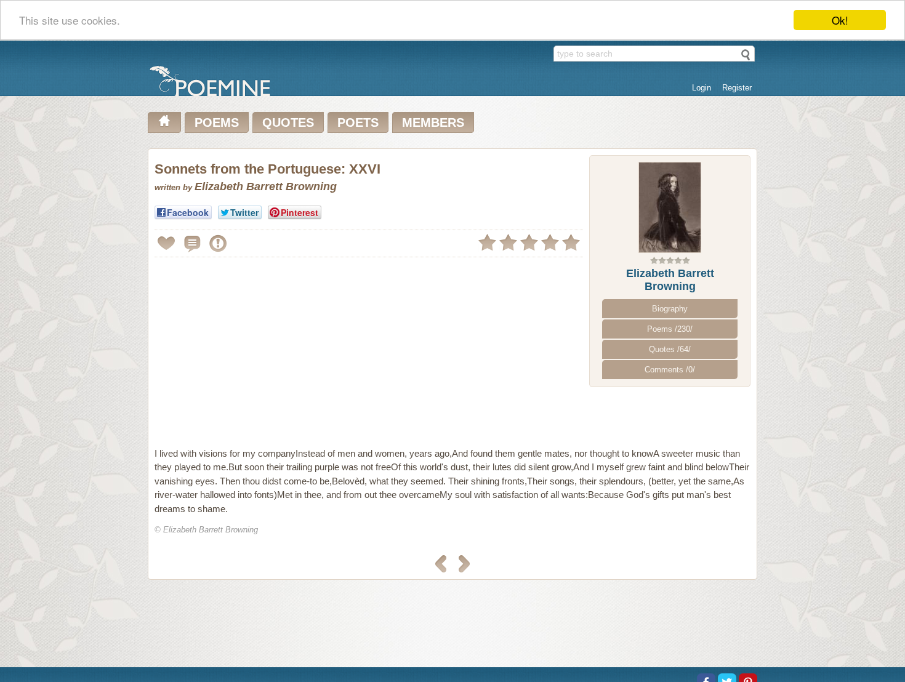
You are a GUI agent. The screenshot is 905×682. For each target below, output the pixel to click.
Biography (670, 308)
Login (701, 87)
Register (737, 87)
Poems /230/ (670, 329)
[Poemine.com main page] (164, 122)
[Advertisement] (258, 347)
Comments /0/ (670, 369)
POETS (358, 122)
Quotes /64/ (670, 349)
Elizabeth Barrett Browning (670, 279)
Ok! (840, 20)
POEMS (217, 122)
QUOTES (288, 122)
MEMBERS (433, 122)
